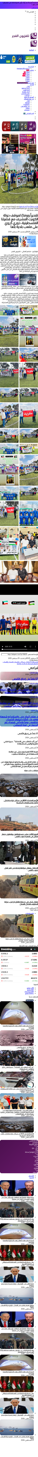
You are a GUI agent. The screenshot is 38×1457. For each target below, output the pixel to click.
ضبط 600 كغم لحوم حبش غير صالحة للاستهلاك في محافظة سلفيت (19, 704)
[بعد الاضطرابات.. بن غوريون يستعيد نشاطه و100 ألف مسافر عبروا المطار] (17, 1217)
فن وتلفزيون (25, 106)
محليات (27, 95)
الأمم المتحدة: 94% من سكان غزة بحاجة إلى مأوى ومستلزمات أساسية (21, 801)
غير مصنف (34, 710)
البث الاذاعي (28, 113)
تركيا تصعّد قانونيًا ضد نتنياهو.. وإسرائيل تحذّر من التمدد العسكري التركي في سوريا (17, 1198)
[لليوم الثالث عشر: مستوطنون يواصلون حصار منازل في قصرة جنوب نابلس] (19, 830)
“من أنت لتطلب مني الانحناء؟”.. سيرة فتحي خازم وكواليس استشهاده (19, 691)
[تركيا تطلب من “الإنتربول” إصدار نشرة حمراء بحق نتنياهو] (17, 1282)
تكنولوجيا (27, 104)
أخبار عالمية (26, 92)
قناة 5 (28, 81)
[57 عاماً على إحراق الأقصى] (17, 1045)
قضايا (28, 108)
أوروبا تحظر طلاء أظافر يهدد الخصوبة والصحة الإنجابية (18, 1026)
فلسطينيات (25, 94)
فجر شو (25, 83)
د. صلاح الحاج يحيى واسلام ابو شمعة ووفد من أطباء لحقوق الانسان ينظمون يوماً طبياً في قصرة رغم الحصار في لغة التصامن (19, 720)
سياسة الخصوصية (23, 68)
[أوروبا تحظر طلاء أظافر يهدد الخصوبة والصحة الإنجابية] (17, 1239)
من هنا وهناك (29, 99)
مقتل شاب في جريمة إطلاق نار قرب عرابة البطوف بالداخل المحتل (21, 903)
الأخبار (32, 85)
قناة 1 (27, 72)
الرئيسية (31, 67)
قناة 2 (26, 76)
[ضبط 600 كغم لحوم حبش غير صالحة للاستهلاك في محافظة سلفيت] (17, 1087)
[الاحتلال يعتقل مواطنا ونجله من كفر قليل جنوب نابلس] (19, 864)
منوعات (27, 110)
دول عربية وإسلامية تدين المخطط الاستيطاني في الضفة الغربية (18, 1263)
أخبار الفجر (26, 90)
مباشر (30, 70)
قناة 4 (27, 79)
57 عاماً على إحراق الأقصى (25, 678)
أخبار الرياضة (26, 88)
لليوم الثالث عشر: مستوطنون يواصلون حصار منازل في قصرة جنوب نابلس (20, 835)
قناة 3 (28, 77)
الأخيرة (31, 1178)
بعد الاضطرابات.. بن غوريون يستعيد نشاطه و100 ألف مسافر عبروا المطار (17, 1220)
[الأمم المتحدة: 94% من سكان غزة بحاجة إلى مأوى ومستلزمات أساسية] (19, 796)
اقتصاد (27, 103)
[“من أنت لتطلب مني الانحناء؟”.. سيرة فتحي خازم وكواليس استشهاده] (17, 1065)
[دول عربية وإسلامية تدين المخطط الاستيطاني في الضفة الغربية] (17, 1260)
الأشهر (31, 1176)
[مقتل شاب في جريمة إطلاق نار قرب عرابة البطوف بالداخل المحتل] (19, 898)
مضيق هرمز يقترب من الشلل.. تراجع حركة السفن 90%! (17, 1306)
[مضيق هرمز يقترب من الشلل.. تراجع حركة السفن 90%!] (17, 1303)
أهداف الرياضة (29, 97)
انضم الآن (35, 8)
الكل (28, 86)
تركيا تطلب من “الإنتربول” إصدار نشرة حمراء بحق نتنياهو (17, 1284)
